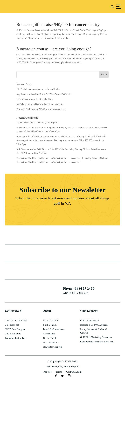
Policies (47, 371)
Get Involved (13, 310)
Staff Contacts (50, 325)
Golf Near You (12, 325)
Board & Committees (53, 329)
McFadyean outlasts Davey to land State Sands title (39, 104)
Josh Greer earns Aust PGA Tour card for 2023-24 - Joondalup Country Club (51, 149)
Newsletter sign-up (52, 347)
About (47, 310)
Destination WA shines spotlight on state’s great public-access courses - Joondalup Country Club (60, 158)
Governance (49, 333)
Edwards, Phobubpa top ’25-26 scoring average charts (41, 109)
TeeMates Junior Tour (16, 338)
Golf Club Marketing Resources (96, 337)
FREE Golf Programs (15, 329)
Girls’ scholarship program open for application (38, 89)
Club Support (88, 310)
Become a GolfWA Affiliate (94, 325)
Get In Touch (49, 338)
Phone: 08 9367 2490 (78, 288)
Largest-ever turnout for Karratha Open (34, 99)
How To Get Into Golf (16, 320)
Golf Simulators (13, 333)
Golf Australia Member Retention (97, 341)
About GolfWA (50, 320)
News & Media (50, 342)
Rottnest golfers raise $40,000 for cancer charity (57, 24)
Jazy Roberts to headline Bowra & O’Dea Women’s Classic (43, 94)
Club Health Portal (89, 320)
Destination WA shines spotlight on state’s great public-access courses (48, 162)
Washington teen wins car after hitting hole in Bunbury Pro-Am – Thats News (52, 127)
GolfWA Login (74, 371)
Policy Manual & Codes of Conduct (93, 331)
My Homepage (23, 122)
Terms (59, 371)
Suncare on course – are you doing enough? (54, 48)
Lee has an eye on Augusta (46, 122)
